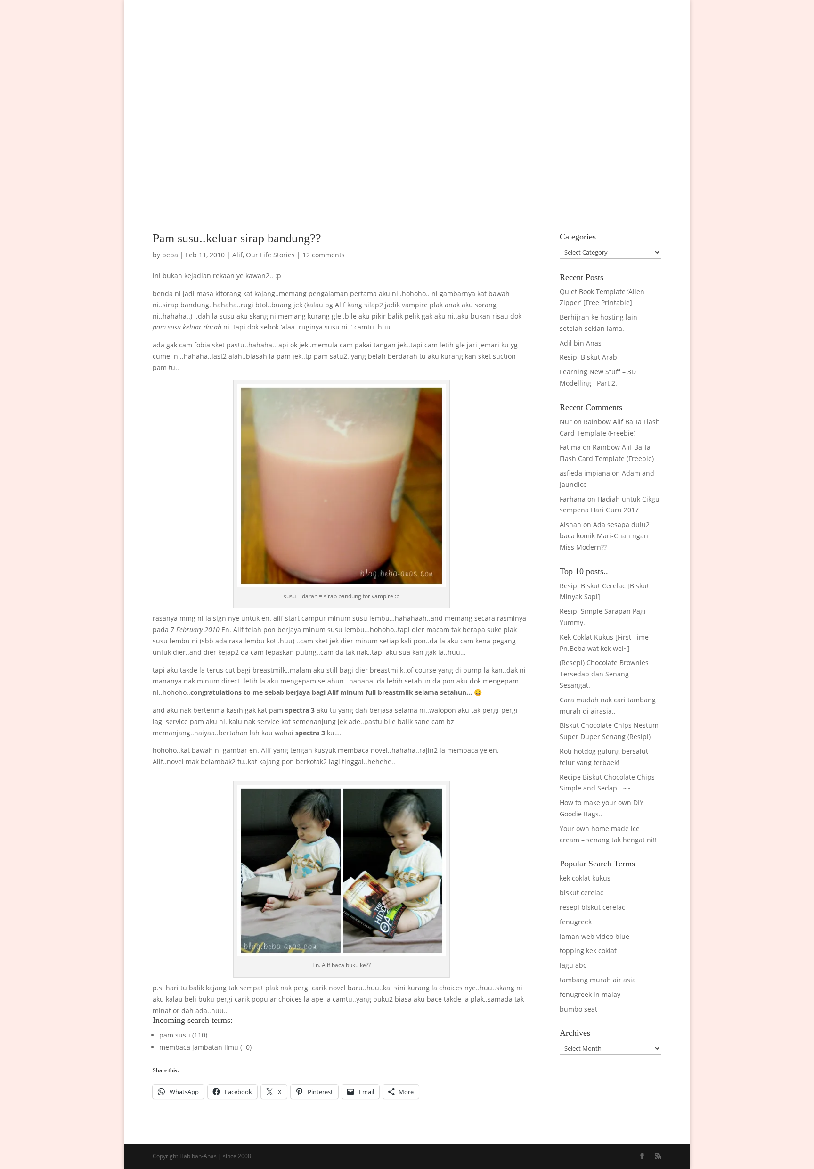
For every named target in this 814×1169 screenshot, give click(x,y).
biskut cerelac (581, 892)
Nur (566, 421)
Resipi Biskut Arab (588, 357)
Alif (237, 254)
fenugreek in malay (590, 994)
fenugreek (576, 921)
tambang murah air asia (598, 979)
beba (170, 254)
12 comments (323, 254)
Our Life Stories (270, 254)
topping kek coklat (588, 950)
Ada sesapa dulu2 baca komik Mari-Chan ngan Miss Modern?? (605, 536)
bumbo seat (578, 1008)
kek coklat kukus (585, 877)
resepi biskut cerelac (592, 907)
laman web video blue (594, 936)
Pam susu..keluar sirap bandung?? (237, 238)
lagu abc (573, 965)
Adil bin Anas (581, 342)
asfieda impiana (585, 473)
